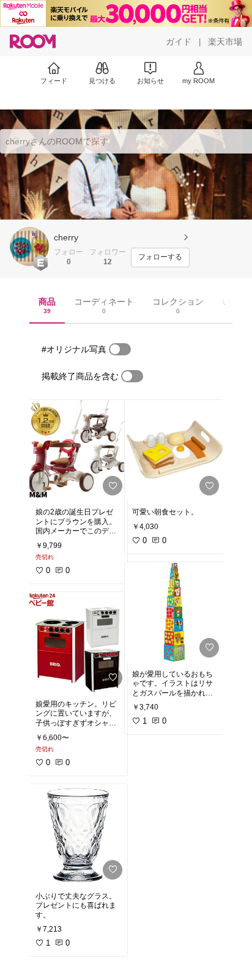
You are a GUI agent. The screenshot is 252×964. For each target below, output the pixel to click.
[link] (77, 450)
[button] (29, 246)
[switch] (120, 349)
